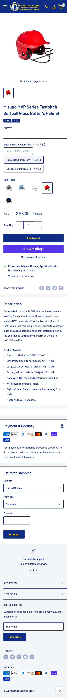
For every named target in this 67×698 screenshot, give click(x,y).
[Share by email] (61, 287)
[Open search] (47, 6)
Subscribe (15, 636)
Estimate (14, 534)
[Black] (9, 188)
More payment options (33, 256)
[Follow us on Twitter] (12, 656)
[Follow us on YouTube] (25, 656)
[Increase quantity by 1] (38, 225)
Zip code (8, 513)
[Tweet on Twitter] (54, 287)
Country (7, 480)
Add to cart (33, 237)
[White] (34, 188)
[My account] (53, 6)
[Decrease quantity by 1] (19, 225)
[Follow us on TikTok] (32, 656)
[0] (61, 6)
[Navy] (9, 200)
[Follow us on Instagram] (18, 656)
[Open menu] (5, 6)
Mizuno (7, 127)
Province (8, 496)
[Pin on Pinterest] (48, 287)
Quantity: (8, 225)
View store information (21, 275)
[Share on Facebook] (41, 287)
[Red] (47, 188)
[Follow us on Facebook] (5, 656)
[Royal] (21, 188)
